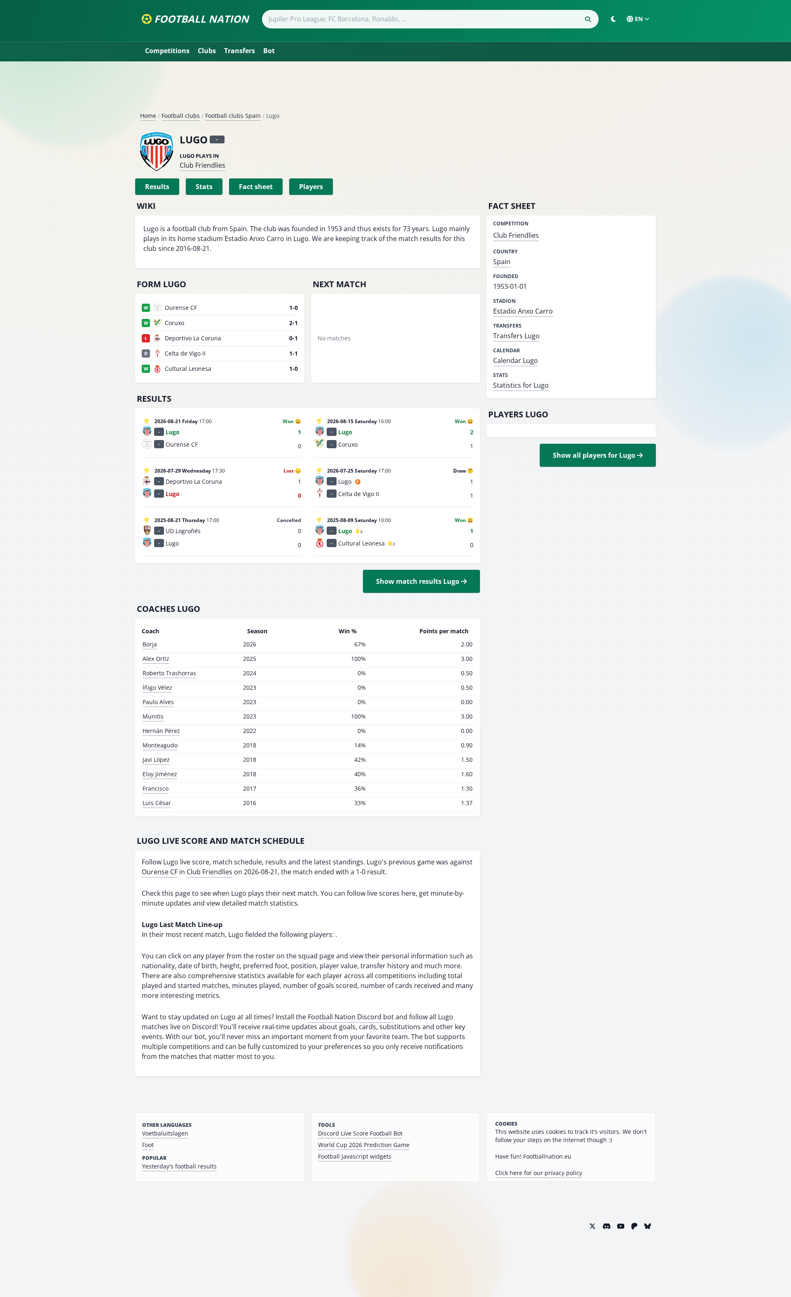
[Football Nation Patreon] (634, 1226)
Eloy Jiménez (160, 774)
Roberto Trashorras (169, 673)
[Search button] (588, 19)
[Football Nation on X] (592, 1226)
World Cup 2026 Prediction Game (364, 1145)
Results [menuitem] (157, 186)
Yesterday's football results (179, 1166)
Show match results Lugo (418, 581)
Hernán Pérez (161, 731)
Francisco (155, 788)
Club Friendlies (202, 165)
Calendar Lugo (515, 360)
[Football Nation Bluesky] (647, 1226)
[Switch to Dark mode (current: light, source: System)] (613, 19)
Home (148, 115)
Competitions (167, 50)
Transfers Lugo (516, 335)
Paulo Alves (158, 702)
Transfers (239, 50)
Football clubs (180, 115)
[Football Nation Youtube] (621, 1226)
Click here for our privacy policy (538, 1173)
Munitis (153, 716)
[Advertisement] (395, 89)
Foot (148, 1145)
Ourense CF (160, 871)
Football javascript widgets (354, 1156)
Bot (269, 50)
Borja (150, 644)
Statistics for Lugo (521, 385)
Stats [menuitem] (204, 186)
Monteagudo (160, 745)
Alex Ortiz (156, 659)
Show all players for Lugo (595, 455)
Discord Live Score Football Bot (360, 1133)
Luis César (157, 803)
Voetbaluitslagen (165, 1133)
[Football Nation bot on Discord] (606, 1226)
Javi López (156, 759)
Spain (501, 261)
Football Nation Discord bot (351, 1016)
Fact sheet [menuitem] (256, 186)
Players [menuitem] (311, 186)
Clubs (207, 50)
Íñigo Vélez (157, 687)
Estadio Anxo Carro (523, 311)
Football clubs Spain (233, 115)
